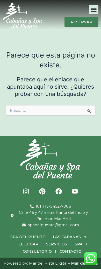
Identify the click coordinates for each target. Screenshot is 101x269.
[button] (93, 9)
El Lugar (28, 244)
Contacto (71, 251)
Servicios (56, 244)
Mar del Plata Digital (48, 263)
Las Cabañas (67, 237)
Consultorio (37, 251)
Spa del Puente (27, 237)
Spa (79, 244)
